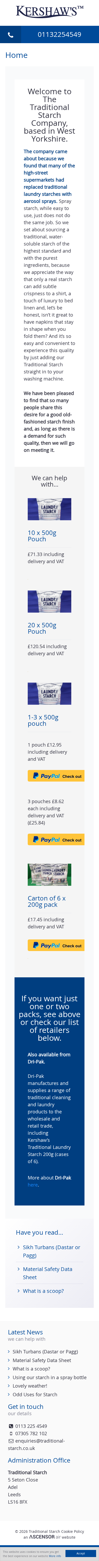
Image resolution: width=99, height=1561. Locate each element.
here (33, 1185)
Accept (81, 1553)
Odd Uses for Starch (35, 1394)
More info (55, 1556)
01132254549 (59, 34)
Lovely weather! (30, 1386)
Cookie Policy (72, 1531)
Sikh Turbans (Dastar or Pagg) (45, 1351)
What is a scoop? (43, 1290)
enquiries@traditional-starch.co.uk (36, 1444)
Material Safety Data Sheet (42, 1360)
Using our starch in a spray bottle (50, 1377)
